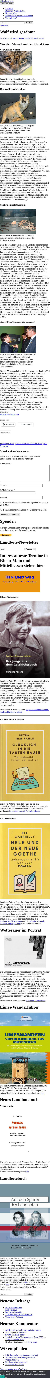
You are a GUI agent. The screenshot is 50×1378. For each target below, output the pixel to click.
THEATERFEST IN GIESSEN (18, 1315)
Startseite (9, 8)
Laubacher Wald (14, 443)
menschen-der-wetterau (35, 1000)
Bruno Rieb (18, 38)
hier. (43, 1093)
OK (2, 1377)
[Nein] (6, 1377)
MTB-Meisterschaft (13, 1307)
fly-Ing (8, 1335)
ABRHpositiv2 (11, 1330)
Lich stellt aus (11, 1310)
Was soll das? (11, 18)
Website (3, 497)
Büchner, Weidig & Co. (15, 11)
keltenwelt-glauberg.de (9, 414)
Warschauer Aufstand (14, 1317)
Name (3, 485)
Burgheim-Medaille (13, 1312)
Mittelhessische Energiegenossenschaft (21, 1355)
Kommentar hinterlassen (33, 38)
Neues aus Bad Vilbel (14, 1364)
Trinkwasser (19, 1335)
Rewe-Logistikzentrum (31, 1330)
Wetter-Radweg (12, 1360)
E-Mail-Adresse (7, 490)
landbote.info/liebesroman (11, 921)
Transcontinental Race (14, 1339)
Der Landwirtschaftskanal (16, 1362)
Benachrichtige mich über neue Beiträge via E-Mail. (25, 510)
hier (27, 1172)
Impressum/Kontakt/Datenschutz (19, 16)
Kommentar (6, 463)
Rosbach (22, 1332)
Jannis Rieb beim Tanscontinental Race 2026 (24, 1337)
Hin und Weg (11, 13)
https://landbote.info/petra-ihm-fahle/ (24, 811)
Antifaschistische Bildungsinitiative (20, 1357)
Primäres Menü (7, 4)
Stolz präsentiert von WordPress (13, 1369)
